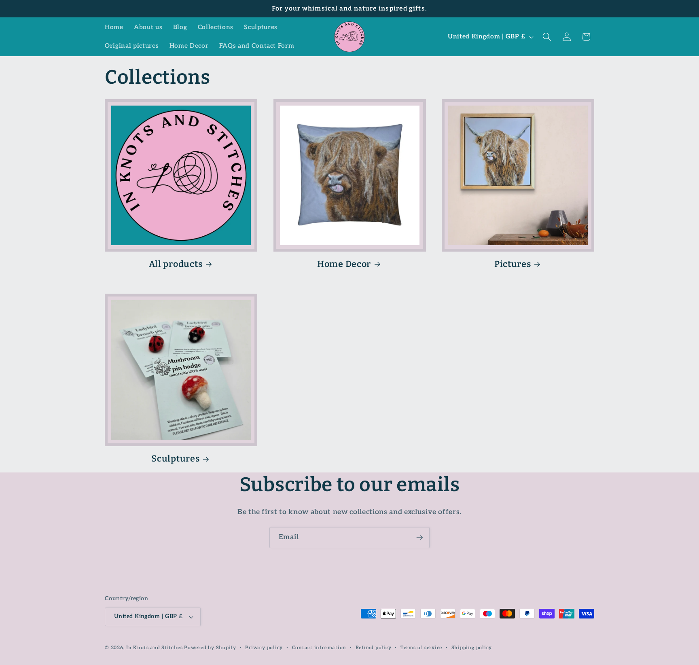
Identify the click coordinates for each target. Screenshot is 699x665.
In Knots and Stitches (154, 648)
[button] (547, 37)
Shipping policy (471, 648)
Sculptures (175, 458)
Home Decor (344, 264)
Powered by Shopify (210, 648)
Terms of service (421, 648)
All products (176, 264)
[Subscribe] (419, 537)
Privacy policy (264, 648)
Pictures (512, 264)
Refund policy (374, 648)
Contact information (319, 648)
